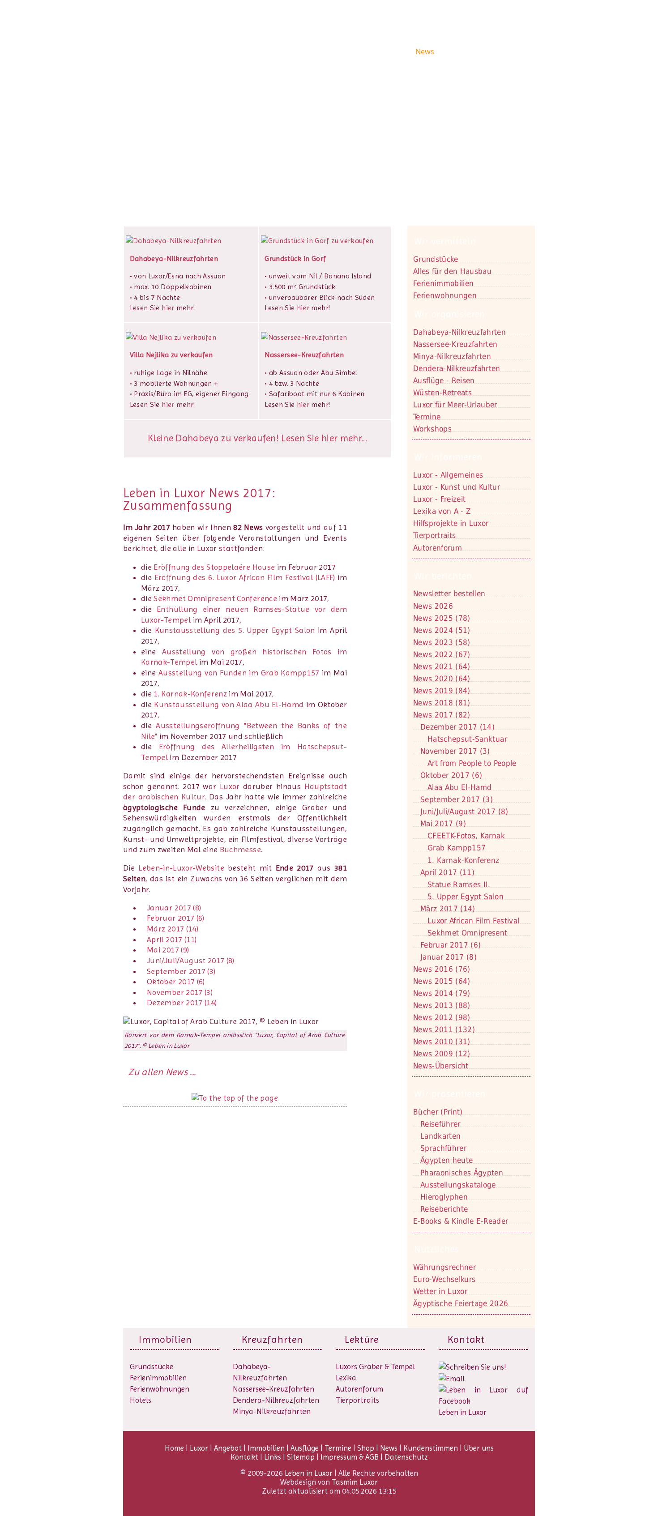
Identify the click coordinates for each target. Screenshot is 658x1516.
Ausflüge (376, 51)
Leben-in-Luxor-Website (181, 867)
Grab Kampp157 (456, 847)
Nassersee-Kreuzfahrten (273, 1388)
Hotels (140, 1400)
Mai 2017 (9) (168, 949)
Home (249, 51)
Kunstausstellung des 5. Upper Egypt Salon (235, 630)
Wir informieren (448, 457)
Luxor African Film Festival (473, 920)
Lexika (346, 1377)
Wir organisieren (449, 314)
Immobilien (338, 51)
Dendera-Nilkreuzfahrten (276, 1400)
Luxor (272, 51)
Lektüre (362, 1339)
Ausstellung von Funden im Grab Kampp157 (238, 672)
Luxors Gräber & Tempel (375, 1366)
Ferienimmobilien (443, 283)
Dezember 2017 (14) (182, 1002)
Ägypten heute (446, 1160)
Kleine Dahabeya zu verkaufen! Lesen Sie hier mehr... (257, 438)
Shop (403, 51)
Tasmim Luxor (355, 1482)
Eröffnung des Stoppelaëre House (214, 567)
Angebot (300, 51)
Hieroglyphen (444, 1196)
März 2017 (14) (172, 928)
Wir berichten (443, 576)
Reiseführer (440, 1123)
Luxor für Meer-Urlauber (455, 404)
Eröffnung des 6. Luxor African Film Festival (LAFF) (244, 577)
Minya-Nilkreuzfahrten (272, 1411)
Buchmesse (240, 849)
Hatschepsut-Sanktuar (467, 739)
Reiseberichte (444, 1208)
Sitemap (301, 1456)
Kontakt (158, 138)
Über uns (513, 51)
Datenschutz (406, 1456)
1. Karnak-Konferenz (190, 693)
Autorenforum (359, 1388)
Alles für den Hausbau (452, 271)
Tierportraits (357, 1400)
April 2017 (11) (172, 939)
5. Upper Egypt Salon (465, 896)
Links (272, 1456)
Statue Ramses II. (459, 884)
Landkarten (440, 1136)
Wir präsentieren (450, 1094)
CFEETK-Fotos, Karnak (466, 835)
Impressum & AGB (349, 1456)
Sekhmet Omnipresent (467, 932)
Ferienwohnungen (445, 295)
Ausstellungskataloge (458, 1184)
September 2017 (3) (181, 971)
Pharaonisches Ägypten (461, 1172)
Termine (338, 1447)
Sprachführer (443, 1148)
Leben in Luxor (178, 50)
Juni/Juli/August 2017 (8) (191, 960)
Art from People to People (472, 763)
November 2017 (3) (180, 992)
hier (168, 307)
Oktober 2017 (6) (176, 981)
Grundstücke (435, 259)
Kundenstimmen (466, 51)
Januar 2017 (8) (174, 907)
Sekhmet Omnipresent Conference (215, 598)
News (424, 51)
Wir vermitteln (445, 241)
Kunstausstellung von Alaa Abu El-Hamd (230, 704)
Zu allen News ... (162, 1072)
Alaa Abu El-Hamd (459, 787)
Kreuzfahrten (272, 1339)
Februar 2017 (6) (176, 918)
